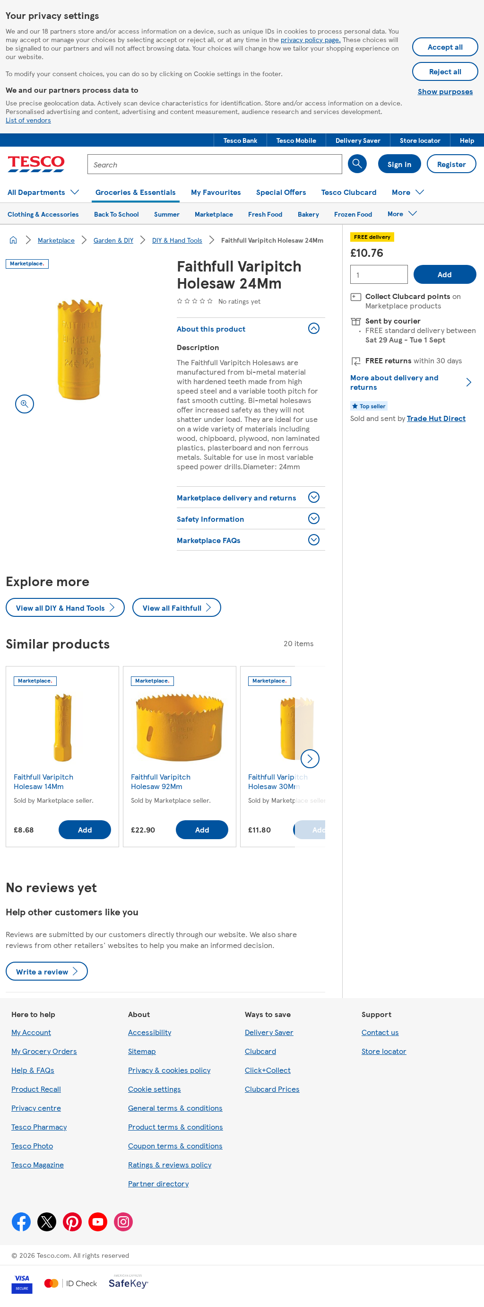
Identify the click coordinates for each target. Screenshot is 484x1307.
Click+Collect (268, 1069)
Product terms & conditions (175, 1126)
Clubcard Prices (272, 1088)
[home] (13, 239)
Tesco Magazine (37, 1164)
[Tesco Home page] (36, 164)
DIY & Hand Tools (177, 240)
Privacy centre (36, 1107)
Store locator (384, 1050)
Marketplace (56, 240)
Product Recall (36, 1088)
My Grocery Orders (44, 1050)
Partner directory (158, 1183)
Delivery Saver (269, 1031)
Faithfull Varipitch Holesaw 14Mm (43, 781)
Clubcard (260, 1050)
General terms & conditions (175, 1107)
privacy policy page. (311, 39)
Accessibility (149, 1031)
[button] (240, 140)
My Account (31, 1031)
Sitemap (142, 1050)
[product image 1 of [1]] (80, 348)
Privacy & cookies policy (169, 1069)
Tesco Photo (32, 1145)
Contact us (380, 1031)
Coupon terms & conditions (175, 1145)
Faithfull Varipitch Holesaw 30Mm (278, 781)
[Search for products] (357, 163)
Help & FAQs (32, 1069)
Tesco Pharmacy (39, 1126)
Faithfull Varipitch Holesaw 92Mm (160, 781)
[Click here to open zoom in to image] (24, 404)
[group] (62, 758)
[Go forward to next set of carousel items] (310, 758)
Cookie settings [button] (154, 1088)
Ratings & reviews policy (169, 1164)
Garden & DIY (113, 240)
